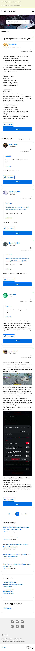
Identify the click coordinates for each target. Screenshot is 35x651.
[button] (5, 124)
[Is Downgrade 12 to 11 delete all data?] (29, 139)
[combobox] (17, 22)
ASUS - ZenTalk (10, 11)
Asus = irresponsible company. (10, 537)
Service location (7, 587)
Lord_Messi (9, 203)
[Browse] (2, 11)
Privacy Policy (18, 639)
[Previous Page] (9, 514)
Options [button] (33, 31)
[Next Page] (25, 514)
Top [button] (5, 647)
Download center (8, 591)
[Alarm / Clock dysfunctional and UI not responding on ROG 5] (32, 139)
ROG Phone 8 (7, 539)
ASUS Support (7, 608)
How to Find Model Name (10, 582)
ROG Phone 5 (5, 32)
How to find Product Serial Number (13, 584)
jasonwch (8, 156)
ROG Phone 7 (7, 559)
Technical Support (8, 593)
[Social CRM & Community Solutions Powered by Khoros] (29, 647)
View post (8, 166)
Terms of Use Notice (7, 639)
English (6, 635)
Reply (17, 129)
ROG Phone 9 (7, 531)
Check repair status (8, 589)
